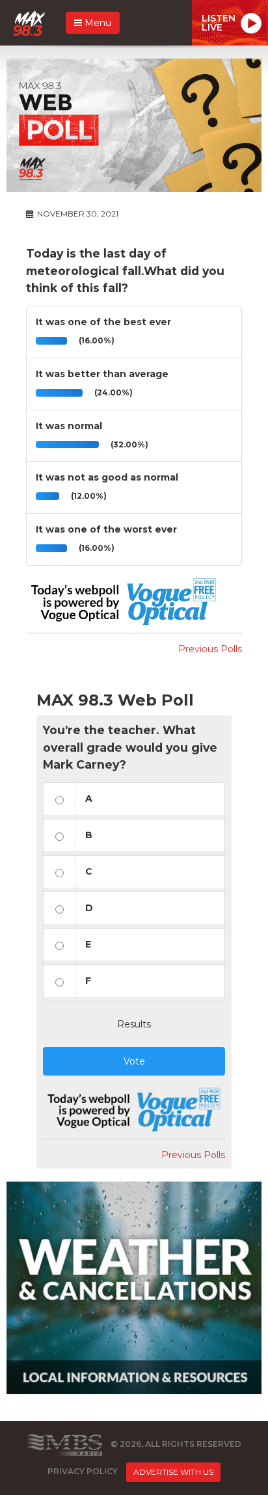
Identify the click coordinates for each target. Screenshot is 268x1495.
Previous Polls (210, 649)
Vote (134, 1061)
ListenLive (218, 22)
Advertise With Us (173, 1472)
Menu (96, 23)
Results (134, 1024)
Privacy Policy (82, 1471)
